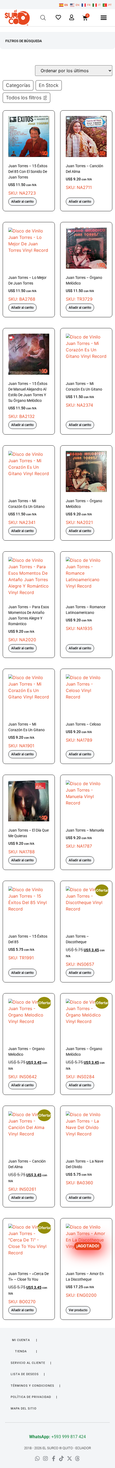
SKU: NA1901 (26, 735)
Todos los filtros (23, 97)
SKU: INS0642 (28, 1039)
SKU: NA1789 (83, 732)
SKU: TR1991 (27, 947)
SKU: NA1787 (85, 838)
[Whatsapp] (37, 1458)
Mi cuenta (21, 1340)
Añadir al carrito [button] (22, 201)
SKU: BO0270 (28, 1264)
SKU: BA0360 (84, 1172)
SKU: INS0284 (86, 1039)
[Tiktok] (61, 1458)
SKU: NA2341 (26, 512)
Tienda (21, 1351)
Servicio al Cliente (28, 1363)
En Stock (49, 85)
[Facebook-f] (53, 1458)
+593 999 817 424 (57, 1436)
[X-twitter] (69, 1458)
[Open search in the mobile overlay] (43, 17)
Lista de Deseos (25, 1374)
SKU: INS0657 (86, 926)
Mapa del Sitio (24, 1408)
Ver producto (78, 1310)
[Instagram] (45, 1458)
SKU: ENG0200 (85, 1270)
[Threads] (77, 1458)
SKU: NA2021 (84, 512)
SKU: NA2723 (27, 180)
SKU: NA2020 (28, 623)
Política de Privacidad (31, 1397)
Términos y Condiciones (32, 1385)
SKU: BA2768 (27, 288)
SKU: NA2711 (84, 177)
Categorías (18, 85)
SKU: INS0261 (28, 1151)
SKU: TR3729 (84, 288)
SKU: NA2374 (84, 394)
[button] (103, 18)
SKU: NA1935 (85, 618)
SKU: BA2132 (27, 400)
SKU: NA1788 (28, 841)
